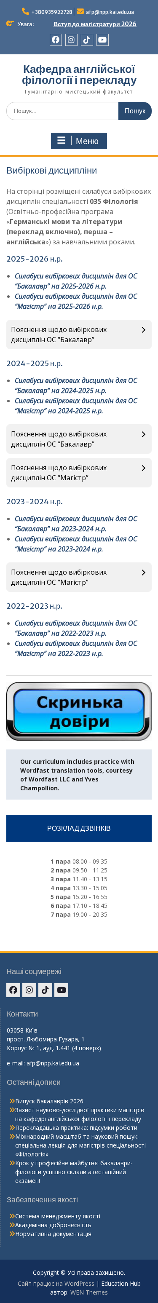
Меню (87, 141)
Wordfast (34, 770)
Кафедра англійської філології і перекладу (79, 74)
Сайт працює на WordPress (56, 1283)
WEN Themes (89, 1292)
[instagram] (71, 40)
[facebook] (56, 40)
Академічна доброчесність (53, 1225)
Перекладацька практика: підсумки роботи (76, 1128)
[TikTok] (87, 40)
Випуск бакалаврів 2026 (49, 1101)
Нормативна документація (53, 1234)
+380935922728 (51, 12)
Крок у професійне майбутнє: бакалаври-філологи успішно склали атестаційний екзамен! (74, 1172)
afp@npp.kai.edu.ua (110, 12)
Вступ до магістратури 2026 (95, 24)
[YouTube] (102, 40)
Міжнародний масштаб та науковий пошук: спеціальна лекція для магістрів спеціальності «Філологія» (80, 1145)
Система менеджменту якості (57, 1216)
